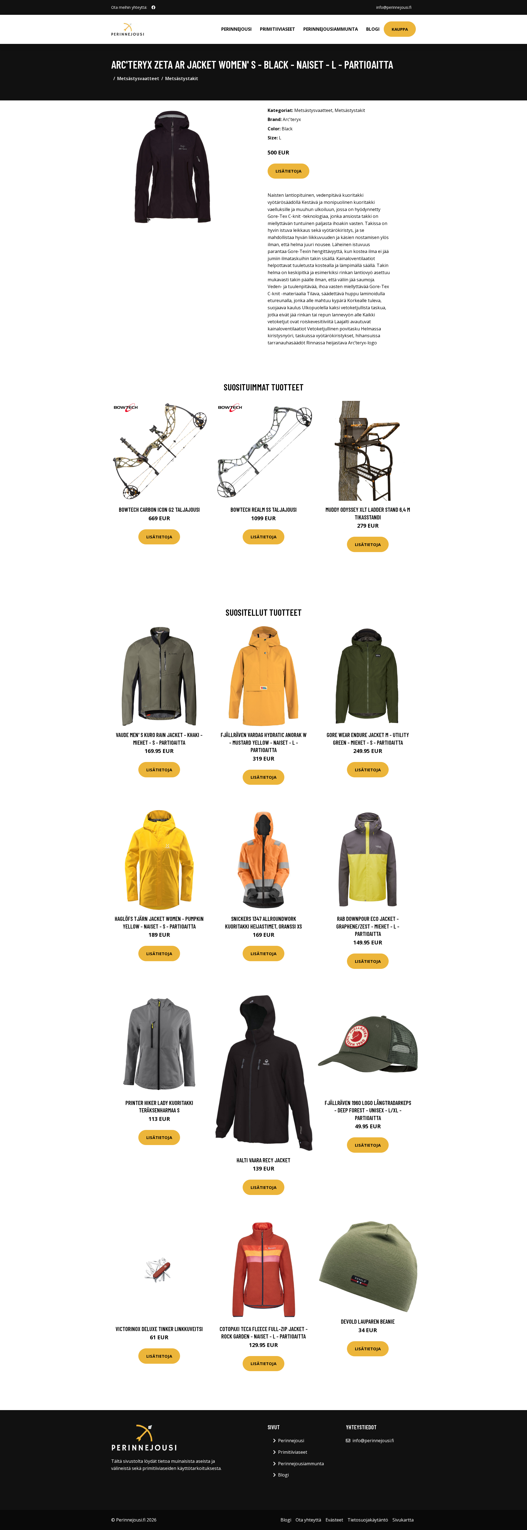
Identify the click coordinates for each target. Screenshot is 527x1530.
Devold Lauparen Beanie (368, 1321)
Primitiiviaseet (277, 29)
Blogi (373, 29)
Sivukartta (403, 1520)
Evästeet (334, 1520)
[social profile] (153, 7)
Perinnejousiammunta (330, 29)
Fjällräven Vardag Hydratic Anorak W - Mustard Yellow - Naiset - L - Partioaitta (264, 742)
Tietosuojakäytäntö (367, 1520)
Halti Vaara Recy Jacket (263, 1160)
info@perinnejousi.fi (393, 7)
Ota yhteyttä (308, 1520)
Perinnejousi (236, 29)
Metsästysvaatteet (138, 78)
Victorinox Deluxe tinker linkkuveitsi (159, 1328)
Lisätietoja (288, 171)
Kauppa (400, 29)
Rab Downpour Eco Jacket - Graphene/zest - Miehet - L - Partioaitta (367, 926)
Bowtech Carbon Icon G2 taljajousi (159, 509)
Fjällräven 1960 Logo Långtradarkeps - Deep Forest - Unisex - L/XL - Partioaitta (368, 1110)
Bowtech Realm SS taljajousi (264, 509)
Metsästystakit (181, 78)
